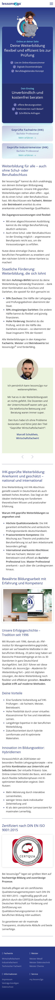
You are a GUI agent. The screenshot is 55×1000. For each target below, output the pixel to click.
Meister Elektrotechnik (40, 962)
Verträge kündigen (10, 983)
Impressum (7, 979)
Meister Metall (36, 958)
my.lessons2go (36, 979)
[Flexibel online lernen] (11, 4)
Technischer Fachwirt (11, 966)
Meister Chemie (37, 966)
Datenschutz (7, 987)
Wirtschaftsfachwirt (11, 958)
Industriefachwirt (10, 962)
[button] (51, 3)
